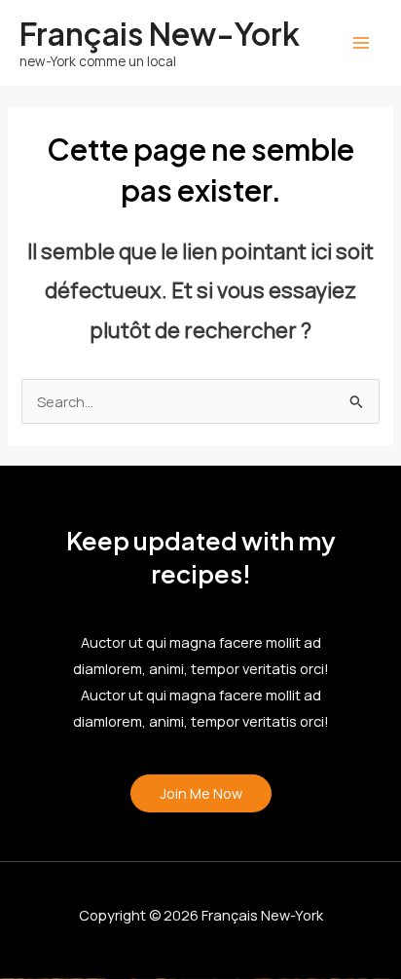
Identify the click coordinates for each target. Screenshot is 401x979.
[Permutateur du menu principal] (361, 42)
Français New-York (159, 33)
